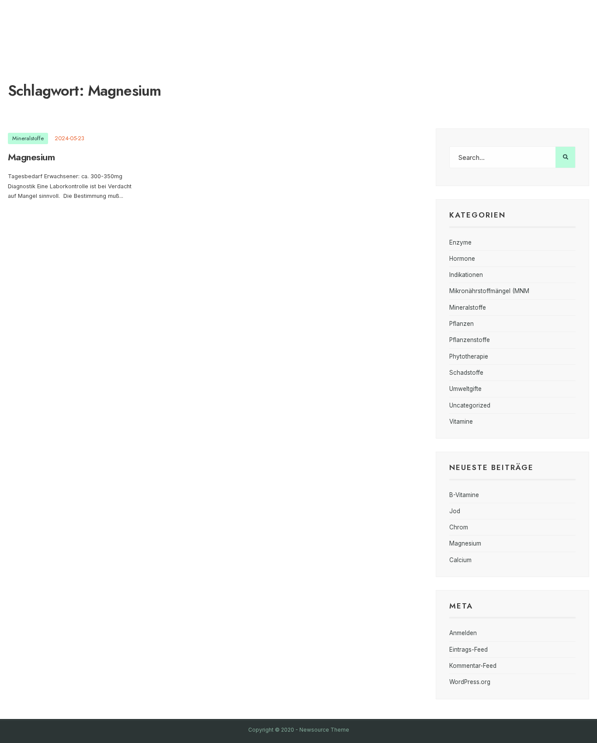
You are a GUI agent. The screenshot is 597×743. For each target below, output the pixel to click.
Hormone (462, 258)
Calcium (460, 559)
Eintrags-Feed (468, 649)
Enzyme (460, 242)
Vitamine (461, 421)
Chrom (458, 527)
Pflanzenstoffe (469, 339)
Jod (454, 511)
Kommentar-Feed (472, 665)
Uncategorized (469, 405)
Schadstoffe (466, 372)
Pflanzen (461, 323)
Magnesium (31, 157)
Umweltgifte (465, 388)
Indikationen (466, 274)
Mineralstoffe (28, 138)
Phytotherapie (468, 356)
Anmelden (463, 632)
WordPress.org (469, 681)
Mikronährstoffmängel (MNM (489, 290)
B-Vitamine (464, 494)
